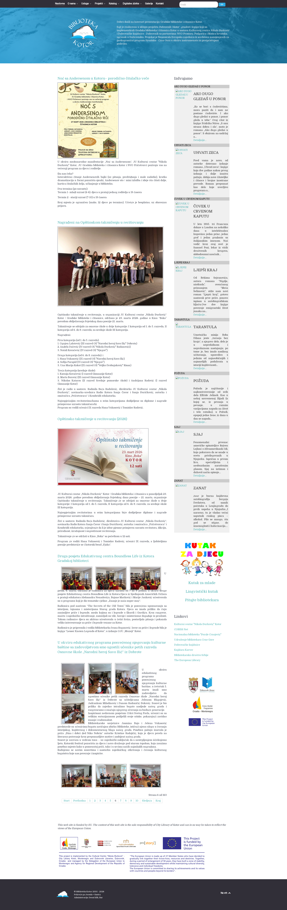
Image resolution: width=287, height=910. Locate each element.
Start (67, 800)
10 (137, 800)
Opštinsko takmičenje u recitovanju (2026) (92, 419)
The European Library (187, 660)
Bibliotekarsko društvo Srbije (191, 655)
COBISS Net (181, 629)
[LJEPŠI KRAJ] (184, 269)
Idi (222, 4)
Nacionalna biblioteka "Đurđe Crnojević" (197, 634)
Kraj (158, 800)
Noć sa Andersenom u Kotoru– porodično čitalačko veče (103, 78)
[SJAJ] (180, 432)
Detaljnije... (200, 140)
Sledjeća (147, 800)
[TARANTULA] (184, 325)
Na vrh (224, 892)
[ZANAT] (181, 485)
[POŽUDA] (182, 378)
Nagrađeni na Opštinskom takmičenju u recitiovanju (101, 222)
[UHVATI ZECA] (184, 151)
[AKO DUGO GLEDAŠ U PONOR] (184, 94)
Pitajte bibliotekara (202, 600)
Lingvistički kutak (202, 591)
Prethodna (79, 800)
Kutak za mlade (201, 583)
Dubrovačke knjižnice (187, 645)
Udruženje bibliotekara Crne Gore (194, 639)
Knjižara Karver (183, 650)
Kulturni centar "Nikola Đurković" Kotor (197, 624)
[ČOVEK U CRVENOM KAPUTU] (184, 207)
